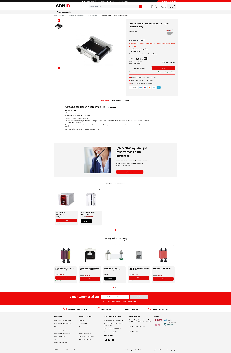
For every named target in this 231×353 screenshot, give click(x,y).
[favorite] (156, 5)
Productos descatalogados (86, 336)
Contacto (81, 320)
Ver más (86, 221)
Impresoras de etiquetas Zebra (62, 324)
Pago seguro (173, 350)
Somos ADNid (83, 324)
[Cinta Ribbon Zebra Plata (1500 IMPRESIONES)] (139, 255)
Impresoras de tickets (60, 336)
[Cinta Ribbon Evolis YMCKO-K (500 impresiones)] (65, 255)
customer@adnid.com (114, 332)
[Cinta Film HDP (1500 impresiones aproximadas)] (114, 255)
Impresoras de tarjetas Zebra (62, 333)
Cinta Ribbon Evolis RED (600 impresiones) (162, 269)
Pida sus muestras (84, 327)
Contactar (164, 1)
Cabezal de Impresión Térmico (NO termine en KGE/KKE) (90, 269)
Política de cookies (143, 350)
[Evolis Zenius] (66, 199)
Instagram (109, 340)
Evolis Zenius (60, 212)
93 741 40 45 (173, 1)
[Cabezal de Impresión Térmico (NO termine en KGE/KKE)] (90, 255)
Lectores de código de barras (62, 330)
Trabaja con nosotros (85, 333)
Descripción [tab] (105, 100)
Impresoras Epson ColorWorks (62, 320)
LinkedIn (113, 340)
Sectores (81, 330)
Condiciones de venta (163, 350)
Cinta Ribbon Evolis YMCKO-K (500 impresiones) (64, 269)
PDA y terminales (59, 327)
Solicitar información (140, 68)
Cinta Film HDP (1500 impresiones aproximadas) (113, 269)
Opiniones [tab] (126, 100)
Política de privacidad (131, 350)
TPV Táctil (56, 339)
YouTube (106, 340)
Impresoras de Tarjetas (137, 43)
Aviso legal (152, 350)
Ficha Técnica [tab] (116, 100)
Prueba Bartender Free (60, 342)
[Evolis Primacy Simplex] (91, 199)
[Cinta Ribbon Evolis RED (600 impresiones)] (163, 255)
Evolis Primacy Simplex (88, 212)
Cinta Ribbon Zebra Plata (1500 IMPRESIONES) (139, 269)
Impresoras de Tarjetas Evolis (155, 43)
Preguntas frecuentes (85, 339)
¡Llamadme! (130, 172)
